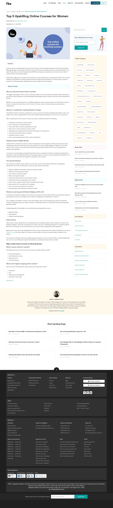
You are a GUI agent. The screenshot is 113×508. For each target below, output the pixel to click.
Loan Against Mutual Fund (81, 230)
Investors (87, 3)
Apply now (81, 47)
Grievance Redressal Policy (83, 403)
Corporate (96, 75)
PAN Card (89, 117)
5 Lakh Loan (18, 444)
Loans (44, 3)
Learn (64, 3)
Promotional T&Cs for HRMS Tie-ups (16, 410)
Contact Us (52, 385)
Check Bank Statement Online (67, 453)
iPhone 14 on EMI (88, 456)
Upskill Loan (20, 11)
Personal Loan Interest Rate (81, 274)
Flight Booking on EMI (89, 442)
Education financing (33, 380)
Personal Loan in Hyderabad (42, 449)
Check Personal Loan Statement (67, 444)
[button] (10, 63)
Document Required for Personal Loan (45, 428)
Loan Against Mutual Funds (14, 383)
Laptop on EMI (87, 453)
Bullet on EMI (87, 451)
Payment (98, 117)
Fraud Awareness (12, 413)
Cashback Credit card (90, 428)
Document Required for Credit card (93, 432)
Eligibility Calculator (80, 265)
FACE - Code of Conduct (83, 408)
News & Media (69, 385)
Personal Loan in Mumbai (42, 442)
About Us (70, 3)
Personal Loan (80, 122)
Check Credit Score (79, 269)
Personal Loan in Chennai (42, 451)
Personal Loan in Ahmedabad (43, 456)
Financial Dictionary (70, 383)
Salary (78, 127)
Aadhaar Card (90, 64)
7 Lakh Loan (18, 449)
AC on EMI (86, 446)
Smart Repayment (81, 132)
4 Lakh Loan (18, 442)
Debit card (99, 80)
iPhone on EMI (87, 449)
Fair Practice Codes (12, 403)
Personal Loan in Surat (41, 458)
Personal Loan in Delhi (41, 444)
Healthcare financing (34, 383)
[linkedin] (91, 392)
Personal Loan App (12, 387)
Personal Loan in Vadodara (42, 463)
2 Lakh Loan (10, 456)
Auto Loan (79, 70)
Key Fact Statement (81, 106)
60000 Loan (10, 444)
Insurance (79, 101)
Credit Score (90, 80)
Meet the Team (52, 387)
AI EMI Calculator (79, 251)
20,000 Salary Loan (65, 425)
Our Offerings (52, 3)
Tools (59, 3)
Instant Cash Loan (97, 96)
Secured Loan (87, 127)
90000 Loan (10, 451)
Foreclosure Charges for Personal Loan (69, 442)
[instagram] (87, 392)
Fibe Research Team (21, 21)
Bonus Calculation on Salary (66, 456)
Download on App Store (95, 381)
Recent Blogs (80, 64)
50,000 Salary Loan (65, 432)
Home (8, 11)
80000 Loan (10, 449)
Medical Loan (80, 111)
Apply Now (81, 496)
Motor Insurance (91, 111)
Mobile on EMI (87, 444)
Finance (79, 85)
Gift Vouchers (69, 387)
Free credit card (89, 425)
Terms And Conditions (13, 406)
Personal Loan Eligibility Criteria (43, 425)
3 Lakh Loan (10, 458)
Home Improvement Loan (83, 96)
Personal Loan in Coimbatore (43, 460)
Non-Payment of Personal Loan (67, 451)
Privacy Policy (47, 406)
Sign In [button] (104, 3)
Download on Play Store (95, 385)
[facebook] (84, 392)
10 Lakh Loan (18, 456)
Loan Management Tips (96, 106)
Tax (100, 132)
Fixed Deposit (80, 91)
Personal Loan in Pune (41, 453)
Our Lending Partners (82, 406)
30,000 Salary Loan (65, 428)
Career (51, 383)
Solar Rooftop (32, 385)
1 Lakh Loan (10, 453)
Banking (79, 75)
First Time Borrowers (89, 85)
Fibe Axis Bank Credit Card (14, 385)
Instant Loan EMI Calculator (81, 260)
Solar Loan (92, 132)
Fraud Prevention (91, 91)
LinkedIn (62, 311)
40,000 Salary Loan (65, 430)
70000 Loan (10, 446)
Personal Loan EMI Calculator (82, 255)
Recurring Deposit (92, 122)
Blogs (13, 11)
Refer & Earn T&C (48, 403)
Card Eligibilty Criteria (90, 430)
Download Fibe (79, 3)
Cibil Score (87, 75)
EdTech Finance (10, 232)
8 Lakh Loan (18, 451)
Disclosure (46, 410)
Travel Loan (80, 138)
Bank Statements (90, 70)
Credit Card (80, 80)
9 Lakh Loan (18, 453)
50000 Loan (10, 442)
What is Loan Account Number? (67, 446)
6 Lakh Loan (18, 446)
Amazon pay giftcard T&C (14, 408)
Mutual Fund (80, 117)
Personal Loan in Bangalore (42, 446)
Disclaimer (46, 408)
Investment (88, 101)
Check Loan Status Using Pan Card (68, 449)
